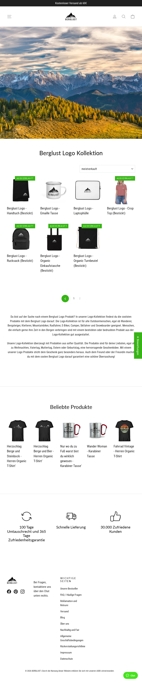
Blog (62, 617)
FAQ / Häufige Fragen (71, 594)
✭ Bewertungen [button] (138, 345)
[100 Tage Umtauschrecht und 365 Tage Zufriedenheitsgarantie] (26, 516)
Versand (64, 611)
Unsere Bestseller (69, 588)
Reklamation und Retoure (68, 603)
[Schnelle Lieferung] (71, 516)
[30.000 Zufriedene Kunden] (115, 516)
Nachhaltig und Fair (69, 629)
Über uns (64, 623)
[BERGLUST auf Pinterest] (16, 591)
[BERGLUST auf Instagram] (22, 591)
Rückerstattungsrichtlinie (71, 646)
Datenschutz (66, 658)
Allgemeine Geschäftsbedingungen (71, 638)
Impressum (66, 652)
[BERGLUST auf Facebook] (9, 591)
